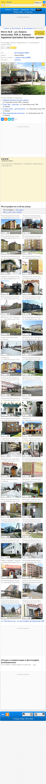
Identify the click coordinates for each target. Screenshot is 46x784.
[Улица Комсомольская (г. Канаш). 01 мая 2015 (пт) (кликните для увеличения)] (32, 591)
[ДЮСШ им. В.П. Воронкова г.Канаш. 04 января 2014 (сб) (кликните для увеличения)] (32, 348)
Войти (9, 2)
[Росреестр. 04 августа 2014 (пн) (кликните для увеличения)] (32, 409)
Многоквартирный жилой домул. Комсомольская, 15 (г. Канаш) (13, 237)
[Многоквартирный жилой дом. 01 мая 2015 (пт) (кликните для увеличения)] (11, 246)
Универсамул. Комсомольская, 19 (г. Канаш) (13, 359)
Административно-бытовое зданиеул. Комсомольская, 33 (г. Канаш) (13, 541)
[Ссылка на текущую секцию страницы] (2, 40)
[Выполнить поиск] (2, 5)
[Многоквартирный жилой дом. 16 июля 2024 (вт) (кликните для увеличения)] (11, 226)
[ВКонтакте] (2, 119)
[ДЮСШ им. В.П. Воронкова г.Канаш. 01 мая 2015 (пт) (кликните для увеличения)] (11, 327)
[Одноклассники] (5, 119)
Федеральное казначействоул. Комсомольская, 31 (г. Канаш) (13, 460)
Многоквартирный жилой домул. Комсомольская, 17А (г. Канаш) (14, 217)
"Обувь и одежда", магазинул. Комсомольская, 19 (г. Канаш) (13, 561)
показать (17, 60)
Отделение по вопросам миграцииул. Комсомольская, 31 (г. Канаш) (13, 440)
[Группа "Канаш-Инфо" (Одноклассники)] (44, 5)
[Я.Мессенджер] (9, 119)
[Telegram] (12, 119)
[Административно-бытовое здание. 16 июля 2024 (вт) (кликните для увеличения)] (11, 530)
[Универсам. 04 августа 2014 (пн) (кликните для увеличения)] (32, 429)
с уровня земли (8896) (22, 57)
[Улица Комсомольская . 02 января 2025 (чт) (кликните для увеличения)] (11, 348)
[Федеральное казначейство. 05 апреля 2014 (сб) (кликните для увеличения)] (32, 287)
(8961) (21, 53)
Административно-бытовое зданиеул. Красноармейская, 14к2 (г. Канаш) (14, 277)
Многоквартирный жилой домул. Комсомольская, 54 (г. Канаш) (13, 581)
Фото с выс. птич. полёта (12, 212)
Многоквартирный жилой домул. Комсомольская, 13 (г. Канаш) (13, 298)
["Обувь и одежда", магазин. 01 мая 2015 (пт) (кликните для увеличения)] (11, 571)
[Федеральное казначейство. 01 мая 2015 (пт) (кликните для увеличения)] (32, 611)
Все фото (19, 210)
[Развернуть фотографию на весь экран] (43, 64)
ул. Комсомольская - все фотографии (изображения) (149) (22, 621)
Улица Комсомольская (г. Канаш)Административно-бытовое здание (13, 602)
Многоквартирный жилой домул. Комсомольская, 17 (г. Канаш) (13, 500)
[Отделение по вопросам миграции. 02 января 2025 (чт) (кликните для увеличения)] (11, 449)
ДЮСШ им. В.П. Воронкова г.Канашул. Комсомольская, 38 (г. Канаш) (14, 318)
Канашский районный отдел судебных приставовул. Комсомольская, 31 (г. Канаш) (19, 257)
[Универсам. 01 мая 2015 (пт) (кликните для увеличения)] (11, 368)
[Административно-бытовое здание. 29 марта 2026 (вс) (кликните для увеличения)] (11, 287)
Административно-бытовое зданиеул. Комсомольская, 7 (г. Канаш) (13, 521)
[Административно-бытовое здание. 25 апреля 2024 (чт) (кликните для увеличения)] (11, 550)
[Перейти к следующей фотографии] (39, 32)
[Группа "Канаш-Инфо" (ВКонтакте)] (44, 2)
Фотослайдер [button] (8, 210)
